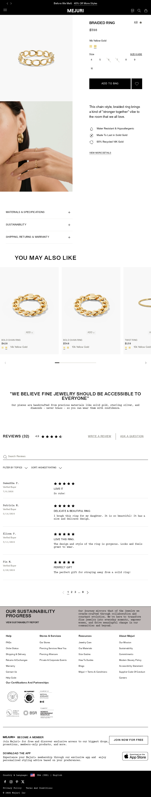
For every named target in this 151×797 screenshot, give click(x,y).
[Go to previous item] (5, 363)
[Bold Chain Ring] (29, 302)
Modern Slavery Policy (130, 660)
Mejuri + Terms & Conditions (93, 672)
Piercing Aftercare (49, 654)
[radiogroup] (93, 46)
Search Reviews (17, 456)
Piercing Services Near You (53, 648)
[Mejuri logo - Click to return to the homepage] (76, 10)
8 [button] (83, 592)
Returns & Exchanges (17, 660)
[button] (63, 592)
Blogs (81, 666)
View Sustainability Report (22, 623)
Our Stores (45, 643)
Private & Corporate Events (53, 660)
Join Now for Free (128, 740)
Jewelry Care (85, 643)
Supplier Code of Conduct (132, 672)
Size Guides (85, 654)
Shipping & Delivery (16, 654)
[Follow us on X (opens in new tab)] (23, 782)
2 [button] (71, 592)
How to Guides (86, 660)
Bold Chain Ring (11, 340)
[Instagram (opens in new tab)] (11, 782)
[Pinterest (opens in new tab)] (17, 782)
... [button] (79, 592)
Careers (123, 678)
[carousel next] (11, 3)
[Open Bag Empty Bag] (146, 10)
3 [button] (75, 592)
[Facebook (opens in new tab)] (5, 782)
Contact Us (11, 672)
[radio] (90, 46)
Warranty (10, 666)
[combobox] (47, 468)
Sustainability (126, 648)
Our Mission (125, 643)
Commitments (126, 654)
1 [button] (68, 592)
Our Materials (85, 648)
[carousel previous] (7, 3)
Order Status (12, 648)
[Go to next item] (145, 363)
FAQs (8, 643)
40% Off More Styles (85, 3)
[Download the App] (135, 756)
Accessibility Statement (131, 666)
